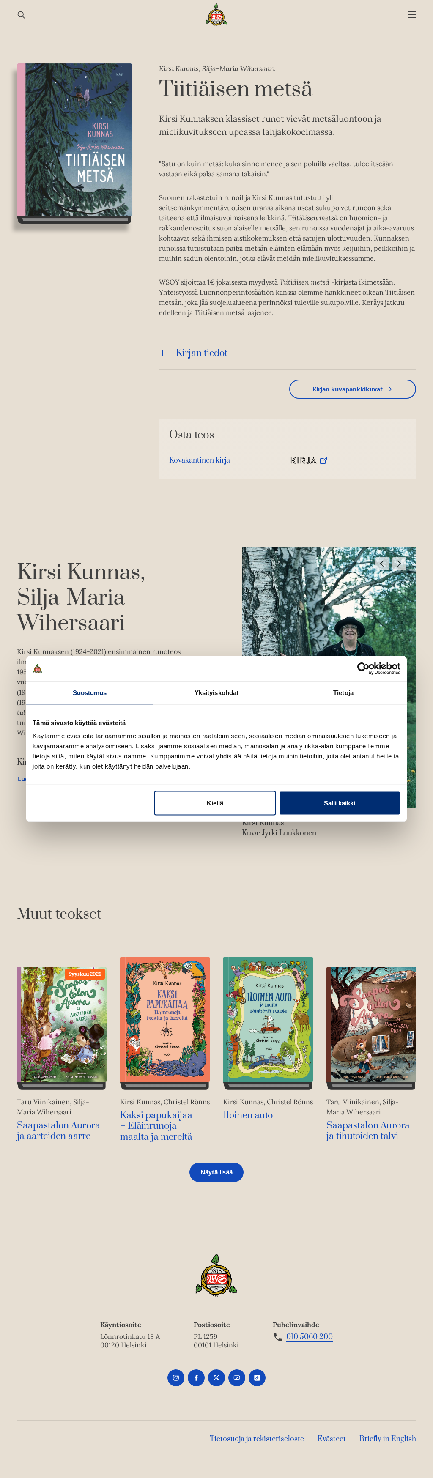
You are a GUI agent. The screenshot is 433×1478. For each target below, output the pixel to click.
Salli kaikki (339, 803)
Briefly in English (387, 1439)
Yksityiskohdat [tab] (216, 692)
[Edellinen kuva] (382, 563)
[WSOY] (217, 15)
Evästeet (332, 1439)
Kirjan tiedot (201, 353)
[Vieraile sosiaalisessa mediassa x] (216, 1377)
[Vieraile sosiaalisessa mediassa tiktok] (257, 1377)
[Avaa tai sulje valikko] (411, 15)
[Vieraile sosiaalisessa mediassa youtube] (236, 1377)
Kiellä (215, 803)
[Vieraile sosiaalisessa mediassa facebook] (196, 1377)
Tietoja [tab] (343, 692)
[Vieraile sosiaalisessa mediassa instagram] (175, 1377)
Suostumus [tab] (90, 692)
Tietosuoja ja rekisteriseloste (257, 1439)
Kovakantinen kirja (199, 462)
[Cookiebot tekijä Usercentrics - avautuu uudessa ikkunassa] (363, 668)
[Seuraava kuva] (399, 563)
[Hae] (21, 15)
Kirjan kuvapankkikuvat (347, 389)
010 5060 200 (309, 1337)
